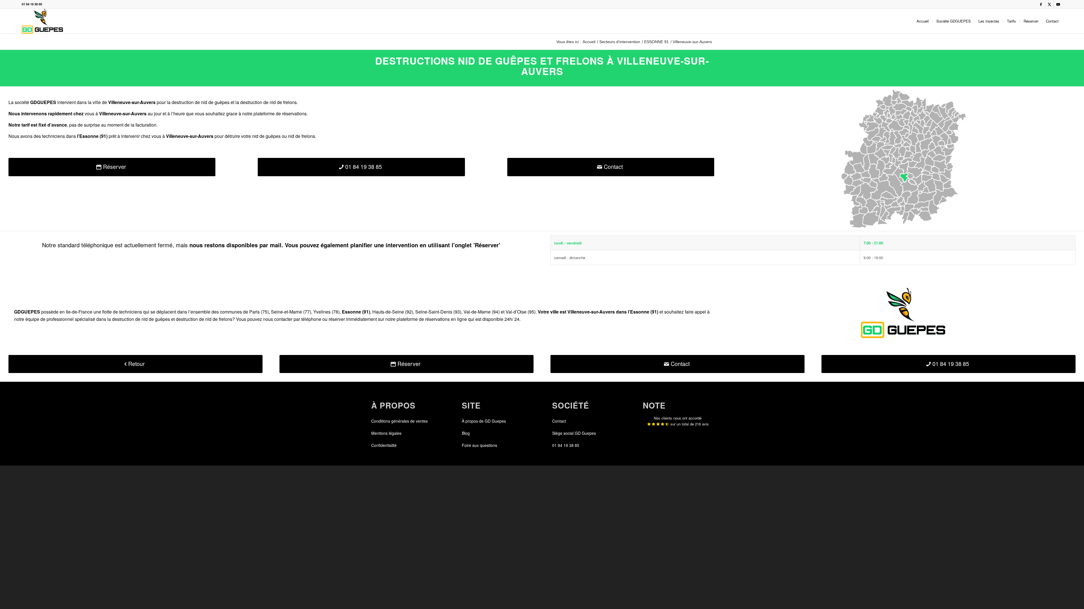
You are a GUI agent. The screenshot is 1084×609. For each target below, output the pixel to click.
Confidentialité (384, 445)
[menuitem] (922, 21)
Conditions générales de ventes (399, 421)
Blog (466, 433)
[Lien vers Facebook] (1041, 4)
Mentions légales (386, 433)
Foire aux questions (479, 445)
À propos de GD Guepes (484, 421)
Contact (559, 421)
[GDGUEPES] (42, 21)
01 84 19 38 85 (32, 4)
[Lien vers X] (1049, 4)
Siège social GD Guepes (574, 433)
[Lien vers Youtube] (1058, 4)
